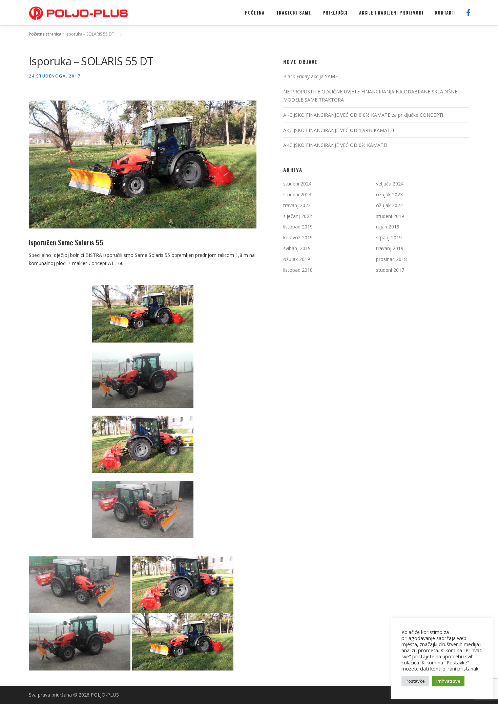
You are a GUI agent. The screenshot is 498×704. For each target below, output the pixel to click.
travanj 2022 (297, 205)
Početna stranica (45, 34)
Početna (255, 12)
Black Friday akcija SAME (310, 76)
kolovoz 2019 (298, 237)
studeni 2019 (390, 216)
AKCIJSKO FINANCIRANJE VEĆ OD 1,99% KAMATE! (338, 130)
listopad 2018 (298, 270)
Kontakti (445, 12)
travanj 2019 (389, 248)
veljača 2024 (389, 183)
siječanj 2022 (297, 216)
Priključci (335, 12)
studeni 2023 (297, 194)
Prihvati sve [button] (448, 681)
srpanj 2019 (389, 237)
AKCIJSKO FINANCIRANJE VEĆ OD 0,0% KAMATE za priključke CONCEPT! (363, 115)
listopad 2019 (298, 226)
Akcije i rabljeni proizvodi (391, 12)
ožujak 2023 (389, 194)
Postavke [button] (415, 681)
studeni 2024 (297, 183)
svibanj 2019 (297, 248)
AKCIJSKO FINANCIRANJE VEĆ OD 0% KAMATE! (335, 145)
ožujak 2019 (296, 259)
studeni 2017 (390, 270)
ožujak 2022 (389, 205)
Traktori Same (293, 12)
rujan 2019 (387, 226)
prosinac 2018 (391, 259)
